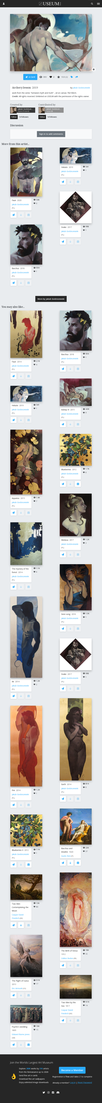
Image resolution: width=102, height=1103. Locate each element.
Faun (14, 200)
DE (21, 918)
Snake (63, 227)
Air (13, 681)
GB (13, 1038)
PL (13, 208)
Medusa (64, 540)
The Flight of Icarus (20, 980)
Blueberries (66, 469)
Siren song (65, 614)
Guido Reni (66, 856)
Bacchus (15, 268)
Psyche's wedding (19, 1026)
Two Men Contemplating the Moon (20, 907)
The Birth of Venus (69, 950)
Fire (13, 790)
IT (72, 856)
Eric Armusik (17, 988)
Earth (63, 784)
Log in (73, 1082)
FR (75, 958)
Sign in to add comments (51, 134)
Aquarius (15, 498)
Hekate (64, 167)
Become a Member (72, 1070)
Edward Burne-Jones (21, 1034)
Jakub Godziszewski (81, 87)
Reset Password (85, 1082)
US (24, 988)
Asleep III (65, 409)
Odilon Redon (67, 958)
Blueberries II (17, 850)
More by (51, 299)
